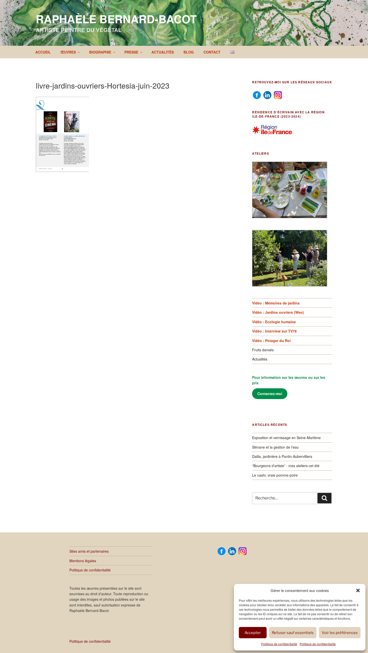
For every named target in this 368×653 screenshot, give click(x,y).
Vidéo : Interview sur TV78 (274, 331)
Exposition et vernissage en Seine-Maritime (286, 437)
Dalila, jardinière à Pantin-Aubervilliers (282, 456)
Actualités (162, 52)
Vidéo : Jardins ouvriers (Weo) (278, 312)
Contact (212, 52)
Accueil (43, 52)
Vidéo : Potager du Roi (271, 340)
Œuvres (68, 52)
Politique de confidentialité (279, 644)
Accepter (253, 632)
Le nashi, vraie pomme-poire (275, 475)
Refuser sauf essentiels (293, 632)
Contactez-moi (269, 393)
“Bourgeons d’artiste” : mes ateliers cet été (285, 465)
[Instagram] (278, 94)
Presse (131, 52)
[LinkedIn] (267, 94)
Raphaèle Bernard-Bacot (116, 19)
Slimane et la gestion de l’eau (275, 447)
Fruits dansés (263, 349)
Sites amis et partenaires (89, 551)
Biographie (100, 52)
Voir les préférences (340, 632)
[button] (357, 590)
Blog (188, 52)
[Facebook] (257, 94)
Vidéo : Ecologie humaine (274, 321)
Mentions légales (82, 560)
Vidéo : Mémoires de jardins (276, 302)
